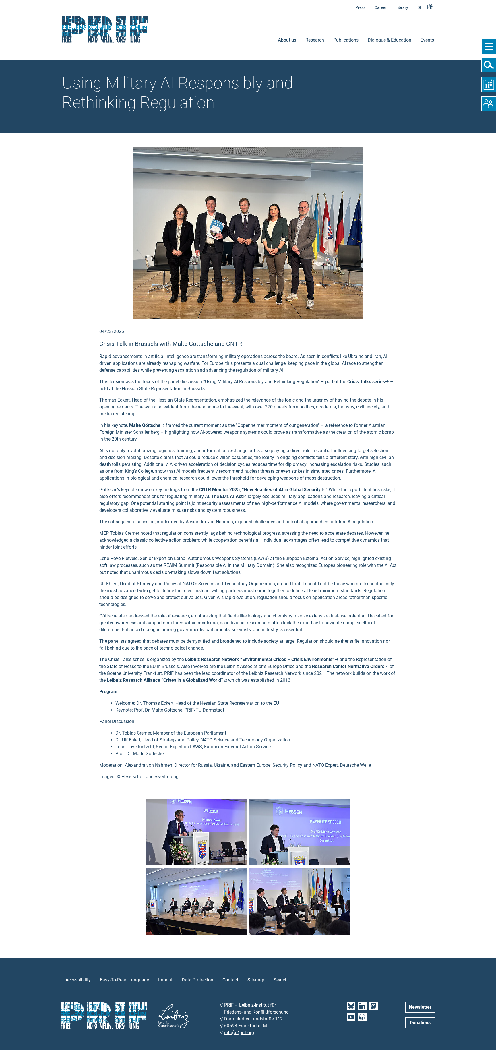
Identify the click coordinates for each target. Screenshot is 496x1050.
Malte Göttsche (144, 425)
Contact (230, 980)
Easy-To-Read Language (124, 980)
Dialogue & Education (389, 40)
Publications (346, 40)
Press (360, 7)
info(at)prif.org (239, 1032)
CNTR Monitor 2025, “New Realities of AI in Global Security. (260, 489)
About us (287, 40)
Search (281, 980)
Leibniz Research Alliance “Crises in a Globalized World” (165, 680)
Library (402, 7)
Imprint (165, 980)
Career (380, 7)
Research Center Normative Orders (348, 666)
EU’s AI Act (231, 496)
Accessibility (78, 980)
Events (427, 40)
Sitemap (255, 980)
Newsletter (420, 1007)
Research (314, 40)
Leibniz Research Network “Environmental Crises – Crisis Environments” (259, 659)
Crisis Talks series (366, 381)
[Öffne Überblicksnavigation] (488, 46)
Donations (420, 1022)
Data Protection (197, 980)
